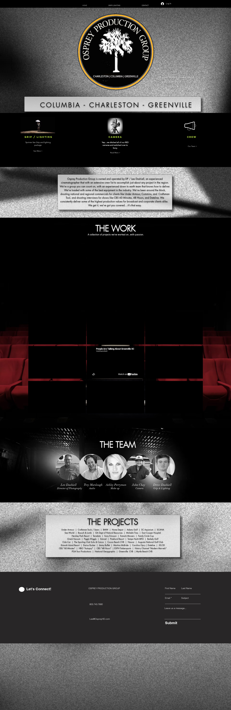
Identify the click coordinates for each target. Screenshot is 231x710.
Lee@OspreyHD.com (100, 619)
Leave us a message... (175, 608)
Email (167, 598)
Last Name (186, 588)
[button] (115, 153)
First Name (170, 588)
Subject (185, 598)
